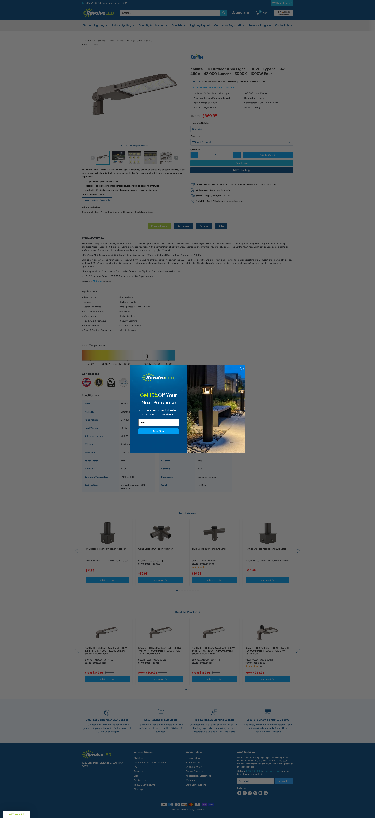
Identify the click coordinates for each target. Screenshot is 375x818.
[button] (158, 431)
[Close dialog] (241, 369)
